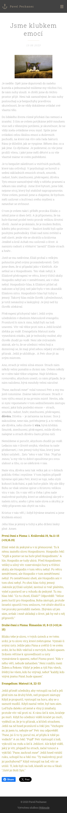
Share (10, 779)
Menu (61, 6)
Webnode (44, 807)
